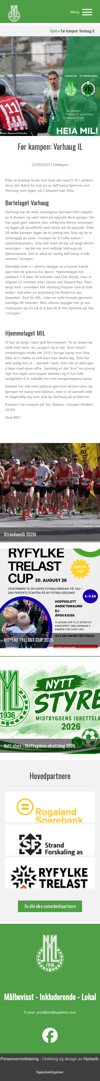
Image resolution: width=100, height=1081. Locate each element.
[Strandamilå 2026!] (50, 495)
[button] (80, 12)
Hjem (53, 30)
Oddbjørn (60, 165)
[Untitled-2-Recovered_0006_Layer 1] (50, 873)
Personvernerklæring (20, 1059)
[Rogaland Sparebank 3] (50, 807)
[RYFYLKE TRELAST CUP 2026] (50, 601)
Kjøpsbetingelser (50, 1072)
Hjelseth (90, 1059)
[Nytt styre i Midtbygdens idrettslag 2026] (50, 706)
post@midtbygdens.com (56, 1012)
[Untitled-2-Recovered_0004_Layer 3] (50, 840)
